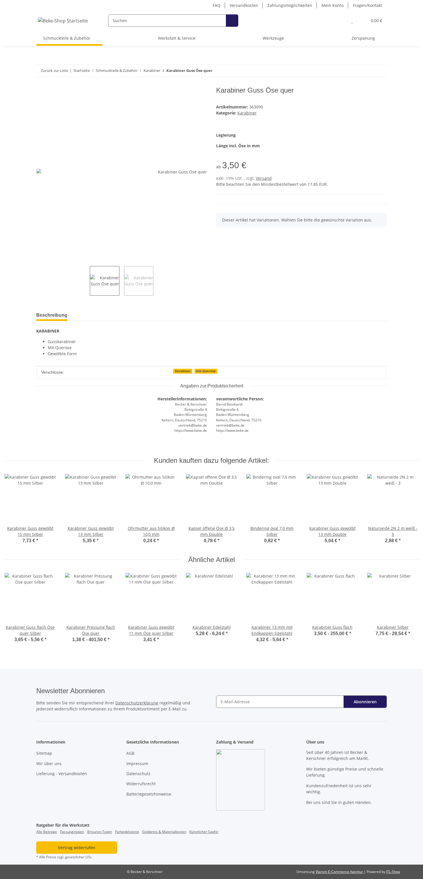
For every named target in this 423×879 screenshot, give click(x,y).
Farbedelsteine (127, 831)
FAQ (216, 5)
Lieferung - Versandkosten (61, 773)
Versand (264, 178)
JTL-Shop (393, 871)
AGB (130, 753)
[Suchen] (232, 20)
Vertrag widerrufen (76, 847)
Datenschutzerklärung (136, 703)
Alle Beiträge (46, 831)
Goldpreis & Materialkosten (164, 831)
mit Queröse (206, 371)
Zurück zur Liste (54, 70)
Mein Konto (332, 5)
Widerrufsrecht (141, 783)
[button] (340, 20)
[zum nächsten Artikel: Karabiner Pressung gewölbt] (380, 70)
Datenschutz (138, 773)
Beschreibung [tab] (51, 315)
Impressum (137, 763)
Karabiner (247, 113)
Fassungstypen (72, 831)
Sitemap (44, 753)
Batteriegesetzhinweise (148, 794)
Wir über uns (49, 763)
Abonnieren (365, 701)
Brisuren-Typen (99, 831)
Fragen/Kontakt (367, 5)
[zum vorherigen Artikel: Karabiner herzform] (368, 70)
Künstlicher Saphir (203, 831)
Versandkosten (244, 5)
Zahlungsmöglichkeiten (289, 5)
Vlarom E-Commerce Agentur (340, 871)
